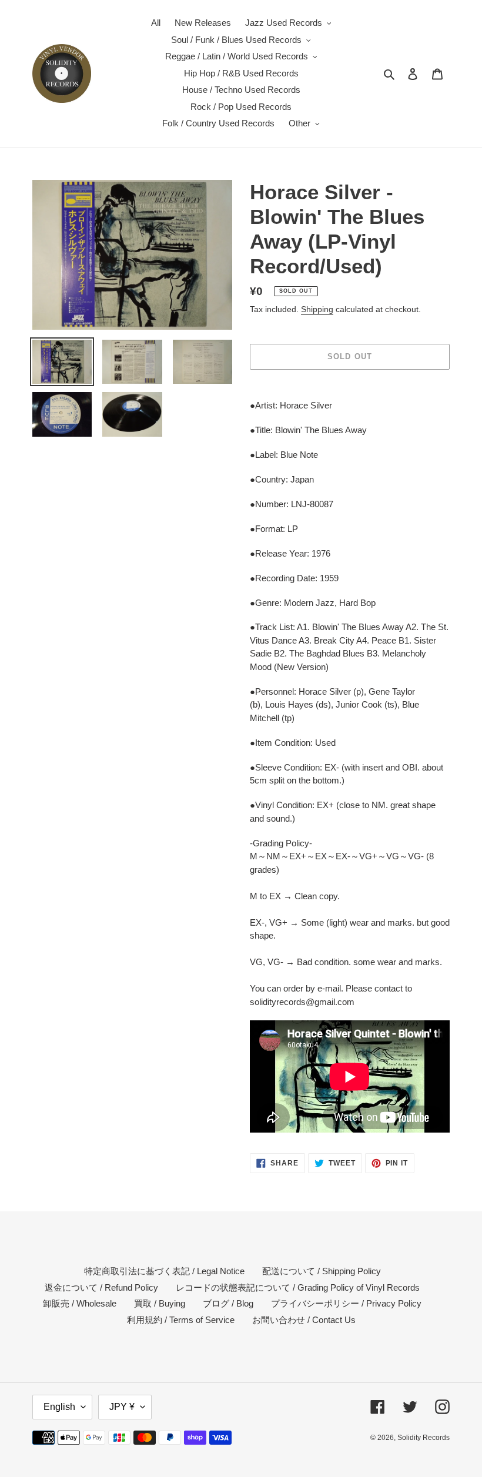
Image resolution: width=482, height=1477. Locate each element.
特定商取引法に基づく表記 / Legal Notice (164, 1271)
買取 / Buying (159, 1303)
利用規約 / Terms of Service (181, 1320)
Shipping (317, 309)
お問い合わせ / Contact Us (304, 1320)
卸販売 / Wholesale (79, 1303)
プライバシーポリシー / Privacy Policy (346, 1303)
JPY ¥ (122, 1407)
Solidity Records (423, 1438)
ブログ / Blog (228, 1303)
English (59, 1407)
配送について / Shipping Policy (321, 1271)
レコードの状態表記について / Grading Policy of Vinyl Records (298, 1287)
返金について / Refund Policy (101, 1287)
